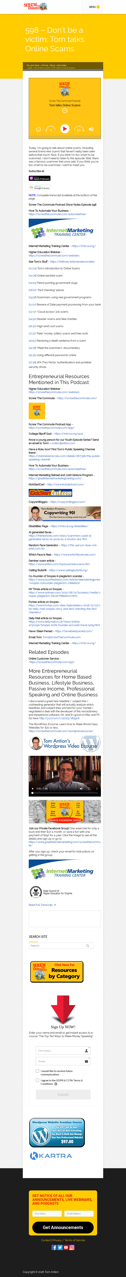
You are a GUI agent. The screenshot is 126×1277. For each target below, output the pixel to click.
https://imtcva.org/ (84, 246)
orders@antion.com (63, 443)
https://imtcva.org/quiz (68, 433)
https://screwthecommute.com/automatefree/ (58, 214)
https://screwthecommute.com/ (77, 398)
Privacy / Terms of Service (69, 1240)
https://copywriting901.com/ (68, 501)
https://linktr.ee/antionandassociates (72, 261)
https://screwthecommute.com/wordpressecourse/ (61, 731)
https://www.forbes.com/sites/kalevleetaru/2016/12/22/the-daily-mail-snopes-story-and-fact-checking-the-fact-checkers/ (64, 609)
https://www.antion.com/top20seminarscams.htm (59, 564)
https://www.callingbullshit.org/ (68, 570)
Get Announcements (63, 1227)
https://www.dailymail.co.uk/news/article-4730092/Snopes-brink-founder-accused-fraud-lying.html (64, 623)
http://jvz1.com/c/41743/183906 (59, 718)
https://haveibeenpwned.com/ (74, 631)
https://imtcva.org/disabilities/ (69, 526)
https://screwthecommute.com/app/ (52, 427)
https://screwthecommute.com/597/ (52, 662)
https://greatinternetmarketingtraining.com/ (55, 478)
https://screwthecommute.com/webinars (54, 255)
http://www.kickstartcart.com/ (65, 484)
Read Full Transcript (40, 904)
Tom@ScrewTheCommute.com (62, 637)
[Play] (65, 128)
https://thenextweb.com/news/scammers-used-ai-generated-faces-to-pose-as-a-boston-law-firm (60, 537)
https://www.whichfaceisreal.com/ (75, 554)
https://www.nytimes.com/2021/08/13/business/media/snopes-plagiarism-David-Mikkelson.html (64, 594)
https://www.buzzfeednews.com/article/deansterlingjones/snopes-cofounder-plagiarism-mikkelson (64, 581)
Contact (46, 1240)
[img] (64, 110)
